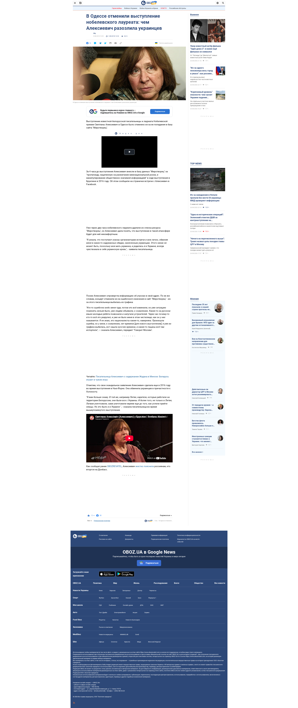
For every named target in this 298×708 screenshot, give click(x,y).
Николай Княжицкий (199, 398)
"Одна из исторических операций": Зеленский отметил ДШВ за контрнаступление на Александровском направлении (207, 217)
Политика (97, 583)
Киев (100, 590)
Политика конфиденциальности (188, 535)
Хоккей (128, 598)
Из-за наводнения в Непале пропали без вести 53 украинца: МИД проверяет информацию (205, 198)
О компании (103, 535)
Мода (139, 642)
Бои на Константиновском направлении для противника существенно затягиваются (203, 341)
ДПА (141, 605)
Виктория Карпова (198, 445)
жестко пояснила (145, 466)
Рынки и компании (106, 627)
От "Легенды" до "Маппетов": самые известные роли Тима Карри (203, 56)
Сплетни (114, 642)
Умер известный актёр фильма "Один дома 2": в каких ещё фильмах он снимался (205, 49)
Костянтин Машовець (199, 347)
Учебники (112, 605)
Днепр (139, 590)
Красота (127, 642)
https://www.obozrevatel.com (149, 652)
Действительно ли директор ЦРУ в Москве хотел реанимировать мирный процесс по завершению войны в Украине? (202, 392)
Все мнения (197, 452)
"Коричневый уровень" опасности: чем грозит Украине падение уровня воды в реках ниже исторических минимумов (201, 95)
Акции (135, 612)
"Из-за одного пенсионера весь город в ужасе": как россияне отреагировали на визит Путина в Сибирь (202, 71)
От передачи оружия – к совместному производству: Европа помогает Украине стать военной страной (202, 407)
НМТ (162, 605)
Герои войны (117, 8)
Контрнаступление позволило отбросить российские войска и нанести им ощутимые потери (207, 226)
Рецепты (102, 620)
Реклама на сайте (105, 539)
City (94, 33)
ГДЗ (100, 605)
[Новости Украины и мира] (148, 521)
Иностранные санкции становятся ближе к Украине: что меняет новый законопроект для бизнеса (203, 439)
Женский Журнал (154, 642)
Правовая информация (159, 535)
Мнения (194, 298)
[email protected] (99, 691)
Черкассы (152, 590)
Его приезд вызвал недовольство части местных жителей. (201, 79)
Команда (128, 535)
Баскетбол (115, 598)
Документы (129, 539)
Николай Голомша (198, 414)
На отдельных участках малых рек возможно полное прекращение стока (202, 103)
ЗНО (151, 605)
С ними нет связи (196, 204)
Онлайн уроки (128, 605)
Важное (194, 14)
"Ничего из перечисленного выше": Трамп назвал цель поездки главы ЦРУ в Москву (207, 241)
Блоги (176, 583)
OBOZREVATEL (114, 466)
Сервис (146, 612)
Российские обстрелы (177, 8)
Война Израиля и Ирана (149, 8)
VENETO (164, 8)
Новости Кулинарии (133, 620)
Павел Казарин (197, 313)
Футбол (101, 598)
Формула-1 (152, 598)
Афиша (101, 642)
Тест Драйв (103, 612)
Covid (137, 634)
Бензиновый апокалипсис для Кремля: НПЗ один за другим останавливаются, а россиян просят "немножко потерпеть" (203, 323)
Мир (115, 583)
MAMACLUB (124, 634)
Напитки (115, 620)
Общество (198, 583)
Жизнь (136, 583)
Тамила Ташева (197, 429)
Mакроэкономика (126, 627)
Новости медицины (106, 634)
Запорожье (126, 590)
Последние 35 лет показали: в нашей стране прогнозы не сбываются (201, 307)
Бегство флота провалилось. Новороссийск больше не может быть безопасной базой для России (203, 423)
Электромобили (120, 612)
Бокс (139, 598)
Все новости (219, 583)
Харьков (112, 590)
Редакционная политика (102, 521)
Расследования (160, 583)
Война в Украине (130, 8)
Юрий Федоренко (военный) (201, 328)
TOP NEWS (196, 163)
